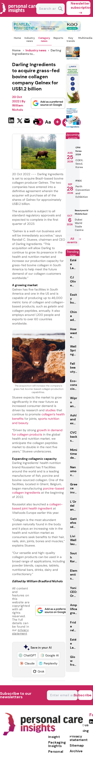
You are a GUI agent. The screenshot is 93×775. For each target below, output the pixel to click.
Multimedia (85, 37)
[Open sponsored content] (46, 30)
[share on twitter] (19, 121)
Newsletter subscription (80, 5)
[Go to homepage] (43, 735)
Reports (58, 37)
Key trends (71, 39)
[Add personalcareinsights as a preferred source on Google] (48, 103)
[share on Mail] (27, 121)
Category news (44, 39)
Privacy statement (79, 738)
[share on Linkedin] (12, 121)
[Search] (60, 9)
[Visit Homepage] (19, 16)
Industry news (29, 39)
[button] (27, 655)
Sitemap (77, 745)
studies (50, 410)
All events (72, 240)
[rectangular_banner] (73, 127)
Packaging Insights (57, 744)
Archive (76, 751)
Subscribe (85, 695)
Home (17, 37)
